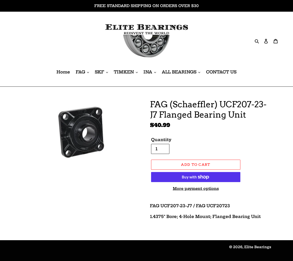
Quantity (161, 139)
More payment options (196, 188)
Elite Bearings (257, 247)
